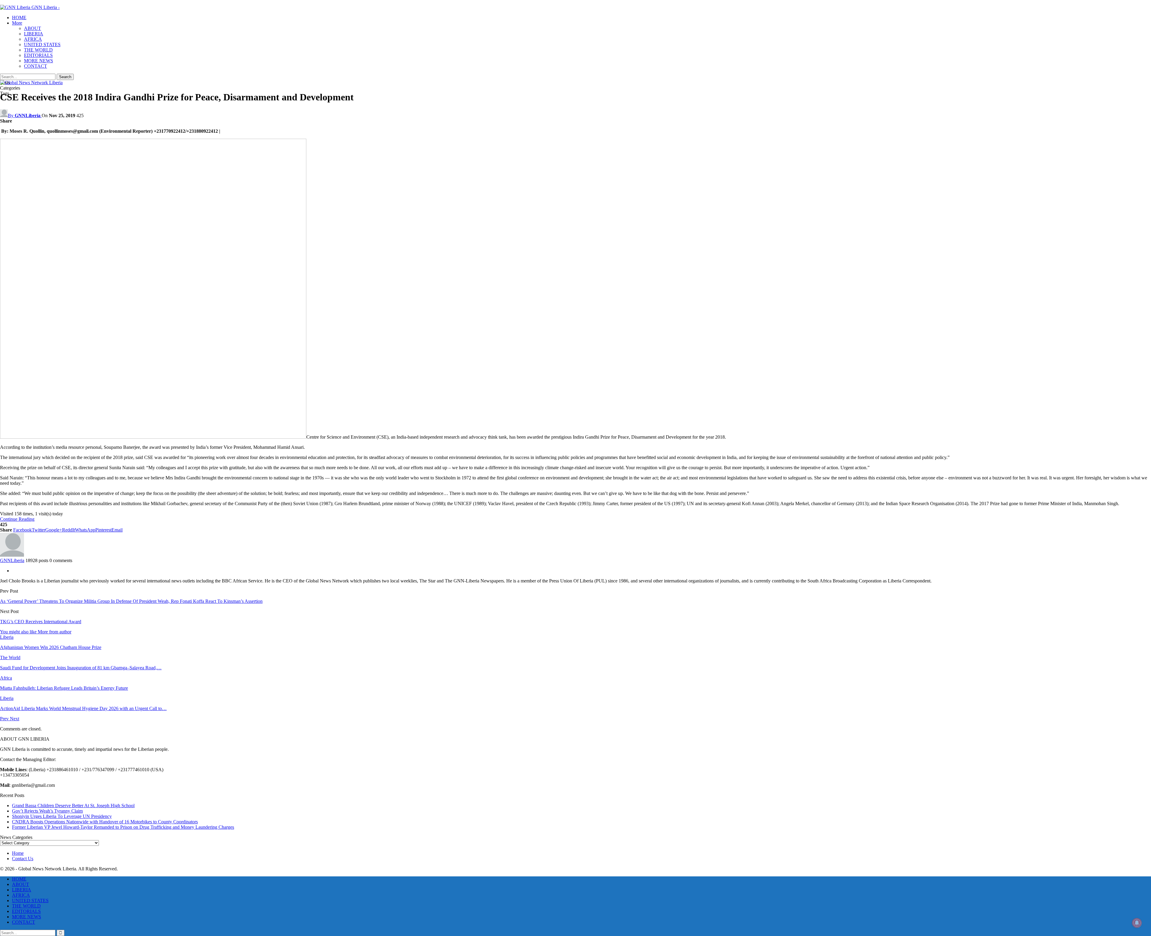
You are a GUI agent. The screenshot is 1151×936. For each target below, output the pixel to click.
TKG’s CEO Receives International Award (40, 621)
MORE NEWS (38, 60)
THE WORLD (38, 49)
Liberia (6, 637)
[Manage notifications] (1137, 923)
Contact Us (22, 858)
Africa (6, 677)
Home (18, 853)
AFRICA (33, 39)
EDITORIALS (38, 55)
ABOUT (32, 28)
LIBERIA (33, 33)
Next (14, 718)
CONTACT (35, 66)
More (17, 22)
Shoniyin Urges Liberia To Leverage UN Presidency (62, 816)
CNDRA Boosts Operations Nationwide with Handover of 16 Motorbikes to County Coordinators (105, 821)
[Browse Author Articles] (12, 555)
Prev (5, 718)
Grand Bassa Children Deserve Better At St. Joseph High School (73, 805)
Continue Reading (17, 519)
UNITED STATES (42, 44)
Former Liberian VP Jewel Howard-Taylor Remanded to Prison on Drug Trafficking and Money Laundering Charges (123, 827)
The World (10, 657)
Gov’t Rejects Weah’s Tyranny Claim (47, 810)
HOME (19, 17)
